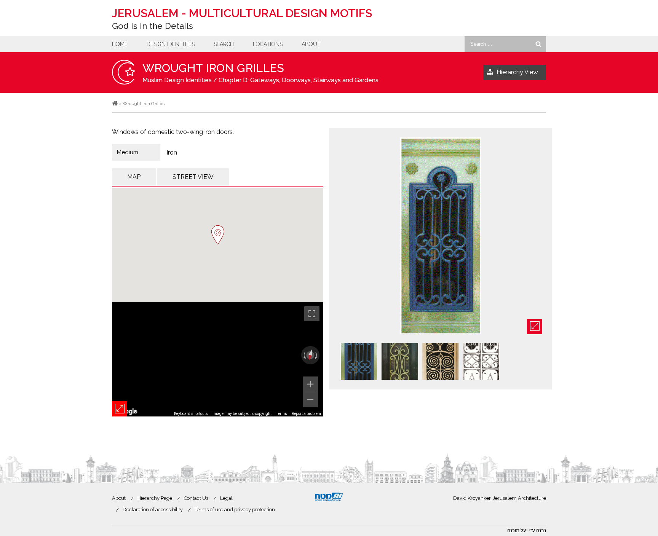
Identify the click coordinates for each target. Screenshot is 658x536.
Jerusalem (242, 13)
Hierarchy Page (154, 498)
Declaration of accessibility (153, 509)
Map (134, 176)
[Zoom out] (310, 399)
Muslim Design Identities (177, 80)
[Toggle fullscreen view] (311, 313)
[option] (440, 236)
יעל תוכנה (517, 530)
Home (120, 44)
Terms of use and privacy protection (235, 509)
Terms (281, 414)
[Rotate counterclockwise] (304, 355)
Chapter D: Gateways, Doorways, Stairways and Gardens (299, 80)
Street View (193, 176)
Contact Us (196, 498)
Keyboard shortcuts (191, 414)
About (311, 44)
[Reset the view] (310, 355)
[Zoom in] (310, 384)
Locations (268, 44)
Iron (171, 152)
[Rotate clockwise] (316, 355)
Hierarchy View (517, 72)
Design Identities (171, 44)
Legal (226, 498)
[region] (217, 359)
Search (224, 44)
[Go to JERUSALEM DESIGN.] (115, 103)
